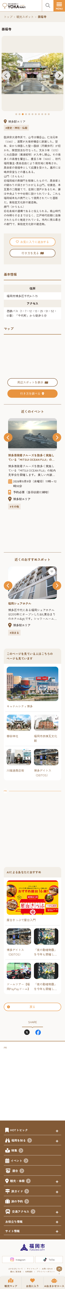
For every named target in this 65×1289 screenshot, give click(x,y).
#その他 (14, 506)
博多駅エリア (16, 121)
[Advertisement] (32, 825)
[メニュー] (59, 6)
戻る (32, 1007)
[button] (6, 75)
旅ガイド (17, 1191)
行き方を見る (30, 253)
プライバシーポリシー (46, 1271)
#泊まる (14, 632)
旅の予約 (17, 1201)
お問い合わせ (47, 1268)
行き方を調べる (30, 393)
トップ (8, 16)
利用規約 (28, 1271)
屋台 (15, 1170)
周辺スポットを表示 (30, 382)
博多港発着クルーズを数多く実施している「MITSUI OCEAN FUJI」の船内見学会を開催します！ (31, 457)
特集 (14, 1150)
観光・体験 (17, 1181)
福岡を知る (18, 1140)
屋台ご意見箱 (15, 1271)
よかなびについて (15, 1268)
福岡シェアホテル (19, 603)
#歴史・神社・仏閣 (16, 128)
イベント (16, 1160)
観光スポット (25, 16)
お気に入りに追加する (34, 242)
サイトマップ (32, 1268)
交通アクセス (20, 1211)
